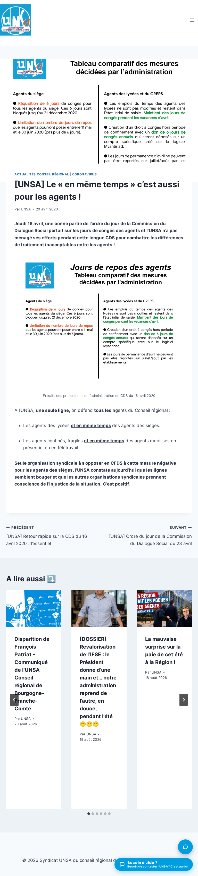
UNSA (26, 209)
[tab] (88, 813)
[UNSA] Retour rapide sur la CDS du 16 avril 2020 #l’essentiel (46, 535)
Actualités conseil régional (41, 174)
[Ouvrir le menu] (192, 20)
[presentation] (33, 608)
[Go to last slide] (14, 700)
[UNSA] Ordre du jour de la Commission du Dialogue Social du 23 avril (150, 535)
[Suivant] (183, 700)
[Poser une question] (185, 846)
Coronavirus (84, 174)
